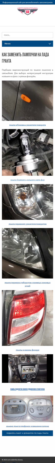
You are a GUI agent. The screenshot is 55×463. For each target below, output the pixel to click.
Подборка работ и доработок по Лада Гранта (27, 433)
